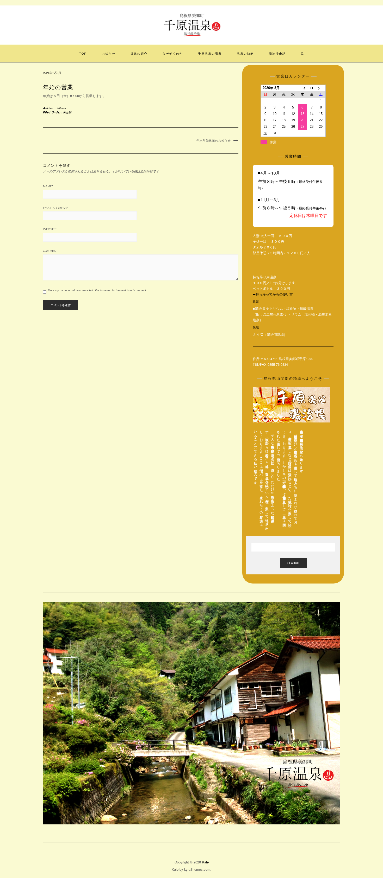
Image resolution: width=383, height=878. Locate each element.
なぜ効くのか (173, 53)
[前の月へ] (302, 88)
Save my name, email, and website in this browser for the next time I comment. (97, 290)
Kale (205, 862)
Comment (50, 251)
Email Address (55, 208)
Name (48, 186)
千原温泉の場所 (210, 53)
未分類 (67, 112)
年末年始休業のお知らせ (213, 140)
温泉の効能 (245, 53)
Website (50, 229)
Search (293, 563)
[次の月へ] (321, 88)
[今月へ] (311, 88)
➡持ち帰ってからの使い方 (273, 294)
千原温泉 (191, 13)
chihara (61, 108)
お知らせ (108, 53)
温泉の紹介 (139, 53)
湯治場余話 (277, 53)
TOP (83, 53)
